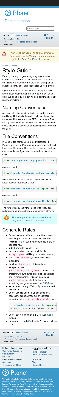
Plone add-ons (38, 364)
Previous (50, 35)
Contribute (6, 362)
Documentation (21, 35)
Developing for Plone (13, 39)
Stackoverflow (8, 353)
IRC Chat (6, 356)
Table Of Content (10, 66)
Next (48, 37)
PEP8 (22, 241)
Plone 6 (25, 59)
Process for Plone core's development (21, 41)
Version (6, 35)
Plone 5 (36, 59)
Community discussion (12, 350)
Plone (34, 362)
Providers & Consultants (42, 354)
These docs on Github (11, 364)
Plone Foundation (39, 351)
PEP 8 (32, 90)
